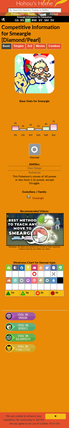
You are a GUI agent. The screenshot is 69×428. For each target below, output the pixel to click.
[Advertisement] (34, 392)
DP (28, 20)
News (42, 14)
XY (40, 20)
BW (34, 20)
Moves (40, 45)
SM (46, 20)
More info (54, 424)
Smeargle (38, 198)
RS (22, 20)
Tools (31, 14)
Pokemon (17, 14)
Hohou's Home (34, 3)
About (54, 14)
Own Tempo (34, 168)
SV (52, 20)
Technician (34, 172)
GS (17, 20)
